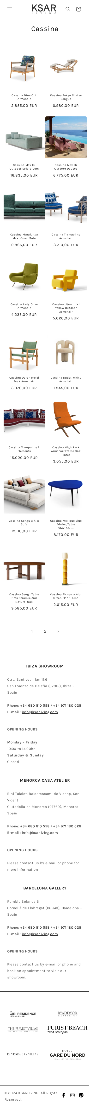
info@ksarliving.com (40, 712)
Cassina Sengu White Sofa (24, 522)
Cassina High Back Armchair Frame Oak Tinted (66, 451)
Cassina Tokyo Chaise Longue (66, 97)
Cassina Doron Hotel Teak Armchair (24, 379)
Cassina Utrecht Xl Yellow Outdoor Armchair (65, 308)
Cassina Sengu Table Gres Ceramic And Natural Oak (24, 597)
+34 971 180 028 (67, 705)
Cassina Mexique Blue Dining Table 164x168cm (66, 524)
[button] (9, 9)
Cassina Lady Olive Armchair (24, 306)
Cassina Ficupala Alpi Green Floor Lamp (66, 596)
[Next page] (58, 631)
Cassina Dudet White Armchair (66, 379)
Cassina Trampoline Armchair (66, 236)
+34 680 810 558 (34, 705)
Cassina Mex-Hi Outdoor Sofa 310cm (24, 166)
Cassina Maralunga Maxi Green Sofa (24, 236)
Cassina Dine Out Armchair (24, 97)
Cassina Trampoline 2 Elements (24, 449)
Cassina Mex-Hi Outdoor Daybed (66, 166)
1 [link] (32, 631)
